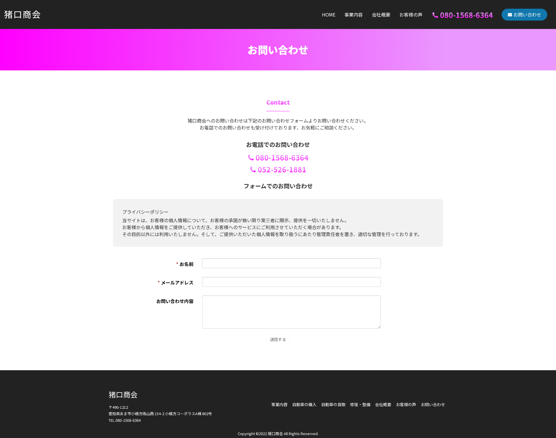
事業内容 (353, 14)
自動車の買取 (333, 404)
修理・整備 (360, 404)
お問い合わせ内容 (174, 301)
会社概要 (381, 14)
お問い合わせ (527, 14)
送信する (278, 339)
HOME (328, 14)
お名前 (184, 263)
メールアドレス (175, 282)
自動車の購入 (304, 404)
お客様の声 (411, 14)
